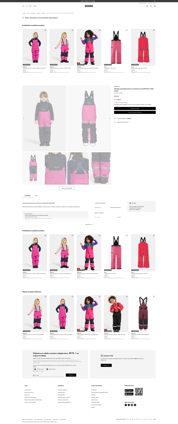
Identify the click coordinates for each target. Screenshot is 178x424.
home (34, 6)
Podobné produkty (135, 108)
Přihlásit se (71, 375)
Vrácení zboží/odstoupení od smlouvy (99, 392)
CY (130, 419)
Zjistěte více (106, 365)
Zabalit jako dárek (95, 402)
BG (127, 419)
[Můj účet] (147, 6)
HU (139, 419)
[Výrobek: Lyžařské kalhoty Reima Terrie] (116, 47)
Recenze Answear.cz (29, 392)
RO (145, 419)
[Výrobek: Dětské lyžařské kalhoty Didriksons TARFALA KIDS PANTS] (35, 47)
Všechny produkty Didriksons (135, 112)
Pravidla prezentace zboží (64, 397)
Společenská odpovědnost (30, 397)
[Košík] (155, 6)
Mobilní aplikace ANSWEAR (64, 402)
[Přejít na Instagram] (129, 405)
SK (149, 419)
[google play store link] (129, 390)
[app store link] (129, 393)
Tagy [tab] (36, 195)
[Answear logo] (89, 5)
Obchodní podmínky (62, 389)
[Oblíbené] (151, 6)
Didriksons (117, 86)
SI (147, 419)
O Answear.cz (27, 389)
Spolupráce (27, 394)
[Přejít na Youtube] (132, 405)
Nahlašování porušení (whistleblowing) (33, 399)
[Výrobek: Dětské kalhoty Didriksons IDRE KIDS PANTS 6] (143, 313)
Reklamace (93, 389)
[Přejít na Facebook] (126, 405)
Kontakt (93, 407)
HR (136, 419)
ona (23, 6)
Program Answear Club (63, 399)
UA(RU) (154, 419)
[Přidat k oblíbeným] (45, 30)
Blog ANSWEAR (61, 394)
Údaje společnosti (47, 419)
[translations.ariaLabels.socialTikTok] (135, 405)
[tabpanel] (89, 211)
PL (143, 419)
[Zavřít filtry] (155, 1)
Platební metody (95, 397)
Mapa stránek (63, 419)
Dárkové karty (94, 399)
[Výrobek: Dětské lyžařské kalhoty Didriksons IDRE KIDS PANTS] (62, 47)
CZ (132, 419)
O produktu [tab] (27, 195)
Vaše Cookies (55, 419)
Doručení (93, 394)
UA (151, 419)
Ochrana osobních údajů (30, 402)
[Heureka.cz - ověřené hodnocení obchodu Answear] (127, 410)
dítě (30, 6)
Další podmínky (61, 392)
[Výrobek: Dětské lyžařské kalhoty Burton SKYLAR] (143, 47)
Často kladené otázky (96, 404)
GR (134, 419)
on (27, 6)
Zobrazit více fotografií (67, 188)
